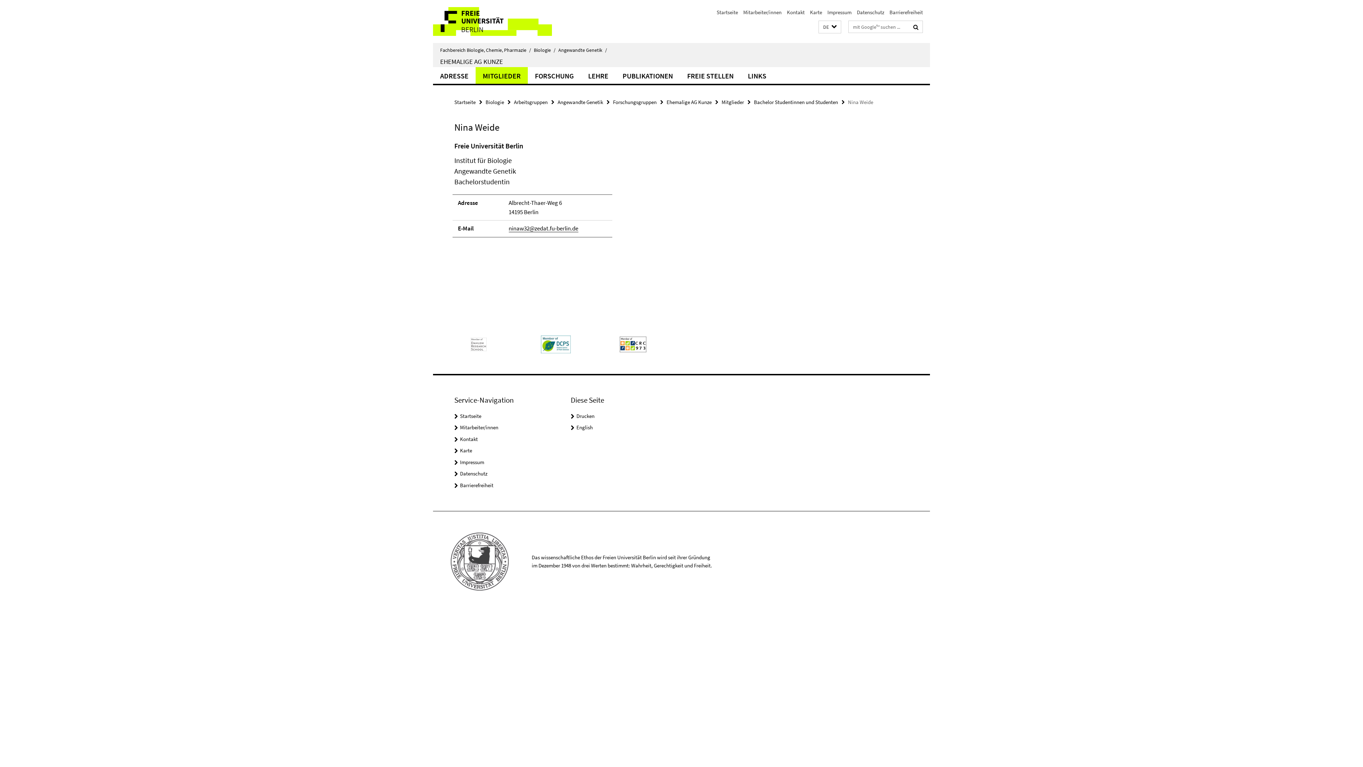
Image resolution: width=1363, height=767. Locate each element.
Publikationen (648, 75)
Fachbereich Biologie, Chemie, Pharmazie (485, 50)
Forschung (554, 75)
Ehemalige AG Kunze (471, 61)
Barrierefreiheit (906, 12)
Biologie (544, 50)
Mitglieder (502, 75)
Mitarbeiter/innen (762, 12)
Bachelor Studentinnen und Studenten (796, 102)
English (584, 427)
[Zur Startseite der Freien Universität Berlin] (492, 21)
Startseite (727, 12)
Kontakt (796, 12)
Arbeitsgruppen (531, 102)
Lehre (598, 75)
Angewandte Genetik (582, 50)
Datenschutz (870, 12)
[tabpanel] (584, 193)
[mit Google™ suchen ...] (916, 27)
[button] (830, 27)
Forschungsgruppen (635, 102)
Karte (816, 12)
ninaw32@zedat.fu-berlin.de (543, 228)
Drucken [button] (585, 416)
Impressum (839, 12)
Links (757, 75)
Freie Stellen (710, 75)
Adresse (454, 75)
